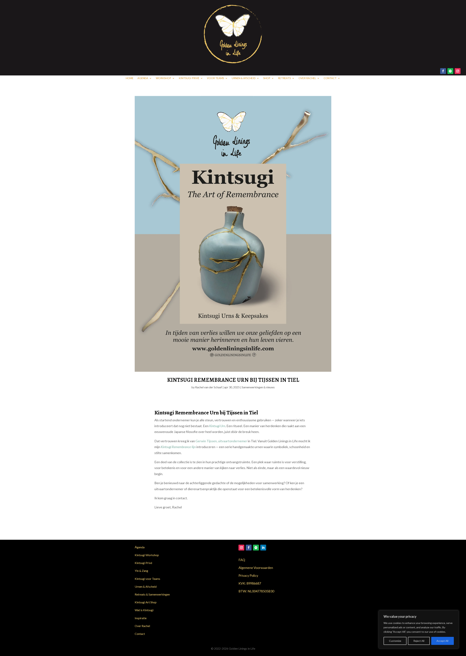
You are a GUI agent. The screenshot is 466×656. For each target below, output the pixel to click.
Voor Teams (215, 78)
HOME (129, 78)
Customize (395, 640)
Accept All (442, 640)
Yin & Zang (141, 570)
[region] (419, 629)
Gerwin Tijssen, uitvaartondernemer (221, 441)
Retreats (284, 78)
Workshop (163, 78)
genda (140, 547)
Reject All (418, 640)
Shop (266, 78)
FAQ (241, 560)
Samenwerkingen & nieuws (258, 387)
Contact (330, 78)
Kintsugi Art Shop (146, 602)
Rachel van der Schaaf (208, 387)
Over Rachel (307, 78)
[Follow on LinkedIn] (263, 547)
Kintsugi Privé (189, 78)
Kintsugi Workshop (147, 555)
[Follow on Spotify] (450, 71)
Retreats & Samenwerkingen (152, 594)
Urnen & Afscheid (244, 78)
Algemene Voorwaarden (255, 568)
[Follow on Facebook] (443, 71)
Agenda (142, 78)
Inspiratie (141, 618)
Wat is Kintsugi (144, 610)
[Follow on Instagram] (458, 71)
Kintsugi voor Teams (147, 578)
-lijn (178, 447)
